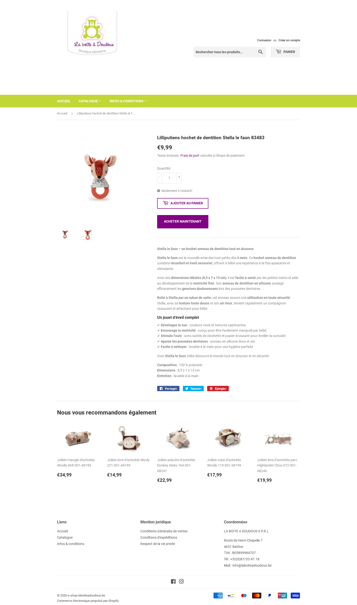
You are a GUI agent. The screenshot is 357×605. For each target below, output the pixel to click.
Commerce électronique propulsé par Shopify (88, 601)
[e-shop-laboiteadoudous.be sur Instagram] (181, 582)
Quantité (163, 168)
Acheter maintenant (183, 221)
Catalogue (89, 101)
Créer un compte (289, 40)
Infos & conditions (127, 101)
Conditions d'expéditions (158, 537)
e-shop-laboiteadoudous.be (86, 595)
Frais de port (189, 155)
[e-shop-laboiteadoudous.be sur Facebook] (173, 582)
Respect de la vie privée (157, 544)
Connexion (264, 40)
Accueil (64, 101)
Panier (289, 52)
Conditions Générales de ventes (163, 531)
